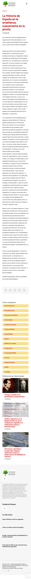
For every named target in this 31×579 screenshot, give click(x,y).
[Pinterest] (19, 290)
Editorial (4, 11)
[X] (10, 290)
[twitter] (6, 570)
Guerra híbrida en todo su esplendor (12, 519)
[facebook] (3, 570)
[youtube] (8, 570)
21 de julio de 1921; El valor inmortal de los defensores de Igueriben (14, 545)
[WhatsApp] (15, 290)
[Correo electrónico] (24, 290)
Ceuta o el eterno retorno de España (12, 527)
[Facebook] (5, 290)
